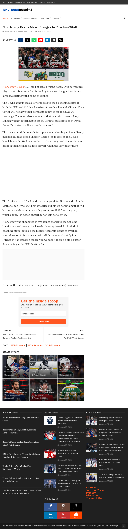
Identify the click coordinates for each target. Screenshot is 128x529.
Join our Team (95, 490)
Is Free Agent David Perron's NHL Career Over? (68, 453)
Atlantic (15, 18)
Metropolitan (30, 18)
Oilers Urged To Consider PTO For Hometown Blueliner (70, 420)
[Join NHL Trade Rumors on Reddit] (76, 514)
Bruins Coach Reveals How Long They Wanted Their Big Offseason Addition (111, 447)
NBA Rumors (20, 2)
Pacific (56, 18)
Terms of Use (94, 498)
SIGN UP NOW (44, 321)
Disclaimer (93, 495)
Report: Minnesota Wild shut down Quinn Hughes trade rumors (69, 369)
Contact (91, 487)
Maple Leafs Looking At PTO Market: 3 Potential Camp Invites (69, 483)
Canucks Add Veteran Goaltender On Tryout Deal (110, 462)
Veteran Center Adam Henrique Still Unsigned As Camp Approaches (15, 392)
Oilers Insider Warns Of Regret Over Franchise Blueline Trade (110, 432)
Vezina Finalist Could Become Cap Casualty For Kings (43, 369)
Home (5, 18)
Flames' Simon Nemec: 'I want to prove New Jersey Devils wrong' (43, 392)
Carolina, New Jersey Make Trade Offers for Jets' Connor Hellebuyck (15, 369)
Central (45, 18)
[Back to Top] (124, 526)
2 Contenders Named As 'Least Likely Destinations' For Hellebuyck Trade (70, 468)
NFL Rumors (7, 2)
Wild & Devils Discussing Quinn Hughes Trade (69, 393)
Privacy (91, 492)
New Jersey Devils (44, 31)
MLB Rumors (32, 2)
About (42, 2)
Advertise (51, 2)
